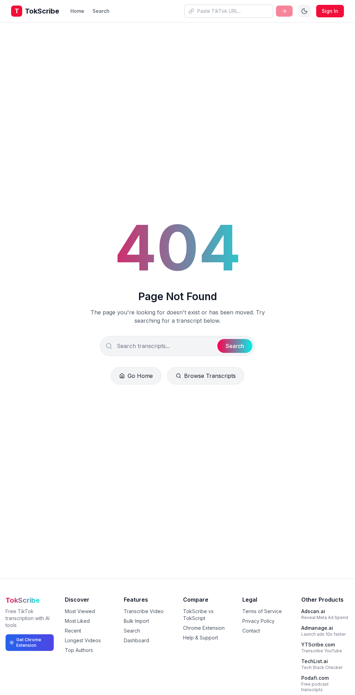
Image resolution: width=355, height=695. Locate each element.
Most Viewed (80, 611)
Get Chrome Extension (28, 642)
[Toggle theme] (304, 11)
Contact (251, 631)
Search (101, 11)
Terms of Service (262, 611)
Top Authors (79, 650)
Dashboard (136, 640)
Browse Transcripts (210, 375)
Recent (73, 631)
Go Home (140, 375)
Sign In (330, 11)
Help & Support (200, 638)
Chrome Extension (204, 628)
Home (77, 11)
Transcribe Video (144, 611)
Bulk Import (136, 621)
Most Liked (77, 621)
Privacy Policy (258, 621)
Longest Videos (83, 640)
